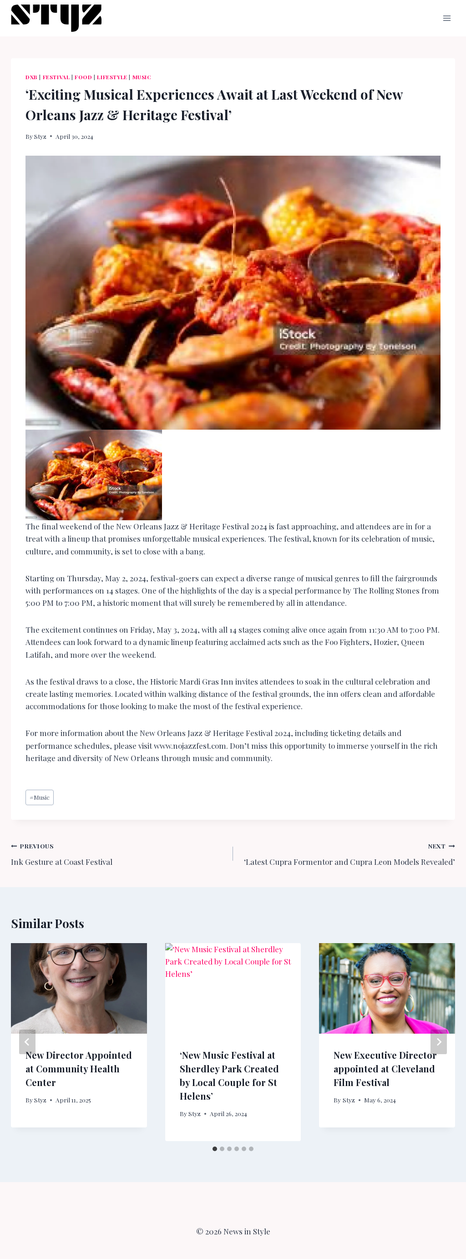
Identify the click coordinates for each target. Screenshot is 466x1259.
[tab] (215, 1149)
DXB (31, 77)
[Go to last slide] (27, 1042)
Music (142, 77)
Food (83, 77)
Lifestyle (112, 77)
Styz (40, 136)
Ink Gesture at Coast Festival (61, 854)
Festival (56, 77)
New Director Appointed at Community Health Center (78, 1068)
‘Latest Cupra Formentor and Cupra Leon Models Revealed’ (349, 854)
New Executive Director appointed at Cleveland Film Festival (385, 1068)
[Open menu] (446, 18)
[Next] (439, 1042)
